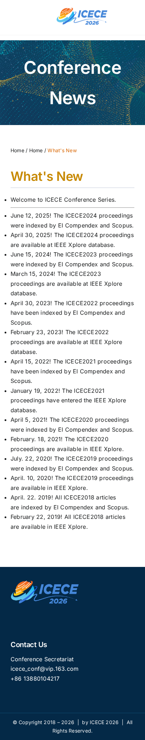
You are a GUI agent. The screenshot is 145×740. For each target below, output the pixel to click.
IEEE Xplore (106, 448)
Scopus (122, 225)
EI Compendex (78, 225)
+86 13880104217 (35, 678)
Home (17, 150)
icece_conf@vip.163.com (44, 668)
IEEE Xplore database (83, 244)
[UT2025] (82, 8)
